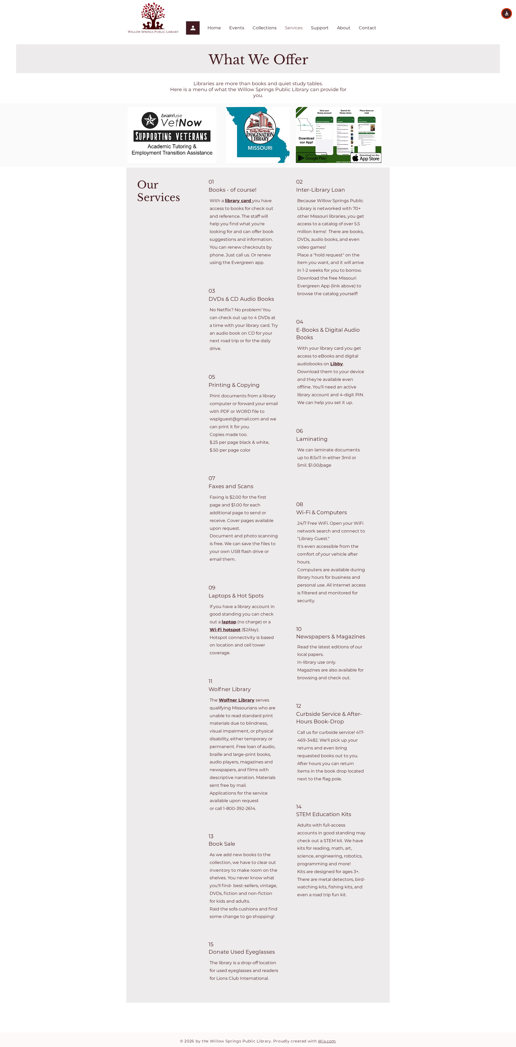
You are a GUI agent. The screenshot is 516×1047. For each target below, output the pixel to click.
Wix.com (327, 1041)
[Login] (193, 28)
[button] (506, 13)
